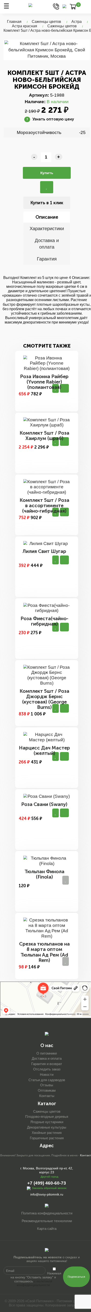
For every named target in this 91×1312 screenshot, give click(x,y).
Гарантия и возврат (46, 1064)
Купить (46, 173)
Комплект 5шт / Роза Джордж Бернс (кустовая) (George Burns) (44, 699)
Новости (46, 1074)
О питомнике (46, 1053)
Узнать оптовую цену (50, 119)
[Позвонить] (56, 6)
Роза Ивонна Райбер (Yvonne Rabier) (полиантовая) (44, 381)
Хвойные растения (47, 1133)
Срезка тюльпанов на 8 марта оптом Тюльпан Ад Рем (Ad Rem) (44, 952)
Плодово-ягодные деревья (46, 1117)
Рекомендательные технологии (47, 1221)
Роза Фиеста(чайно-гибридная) (44, 621)
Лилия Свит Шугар (44, 551)
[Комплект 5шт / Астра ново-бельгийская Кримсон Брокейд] (47, 49)
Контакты (46, 1096)
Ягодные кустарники (46, 1122)
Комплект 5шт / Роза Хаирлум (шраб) (44, 435)
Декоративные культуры (46, 1127)
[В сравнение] (46, 187)
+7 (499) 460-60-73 (46, 1183)
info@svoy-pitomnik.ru (46, 1194)
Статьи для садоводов (46, 1080)
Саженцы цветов (46, 22)
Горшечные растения (47, 1138)
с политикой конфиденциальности (34, 1283)
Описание (46, 217)
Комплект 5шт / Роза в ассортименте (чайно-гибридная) (44, 505)
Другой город (49, 1176)
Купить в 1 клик (46, 202)
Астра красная (24, 26)
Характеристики (47, 228)
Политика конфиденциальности (46, 1213)
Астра (76, 22)
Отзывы (46, 1085)
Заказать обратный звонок (49, 1187)
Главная (14, 22)
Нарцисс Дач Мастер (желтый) (44, 750)
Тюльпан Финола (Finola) (44, 874)
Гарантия (47, 258)
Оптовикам (47, 1090)
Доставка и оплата (47, 244)
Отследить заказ (46, 1069)
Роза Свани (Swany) (44, 804)
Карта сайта (46, 1229)
